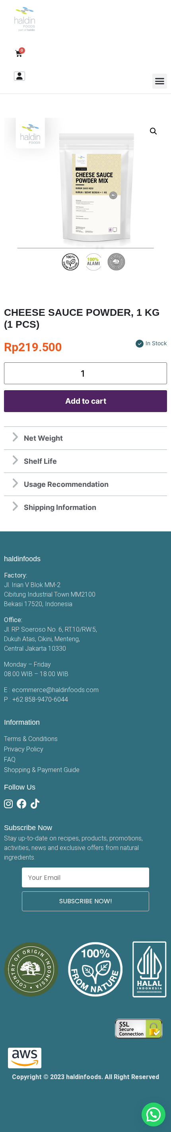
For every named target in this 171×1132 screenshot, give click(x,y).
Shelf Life (40, 461)
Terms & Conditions (31, 739)
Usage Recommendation (66, 484)
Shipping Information (60, 507)
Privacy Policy (23, 749)
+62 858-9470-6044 (40, 699)
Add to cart (85, 401)
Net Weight (43, 438)
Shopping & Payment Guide (42, 770)
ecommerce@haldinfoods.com (55, 690)
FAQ (10, 759)
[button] (159, 81)
